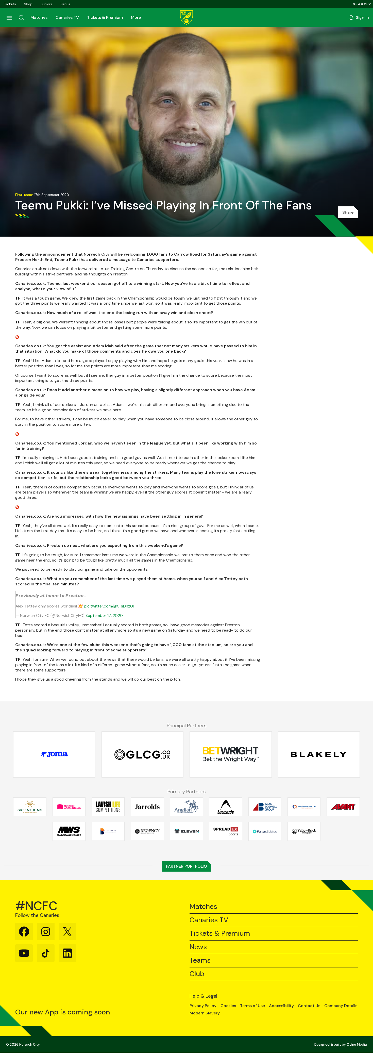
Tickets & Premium (105, 17)
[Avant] (343, 807)
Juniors (46, 4)
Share (347, 212)
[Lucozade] (225, 807)
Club (197, 973)
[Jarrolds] (147, 807)
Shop (28, 4)
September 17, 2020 (104, 615)
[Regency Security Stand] (147, 831)
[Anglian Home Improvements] (186, 807)
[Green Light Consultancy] (142, 754)
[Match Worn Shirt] (69, 831)
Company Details (340, 1005)
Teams (200, 960)
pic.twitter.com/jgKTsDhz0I (109, 606)
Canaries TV (67, 17)
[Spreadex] (225, 831)
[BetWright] (230, 754)
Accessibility (281, 1005)
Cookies (228, 1005)
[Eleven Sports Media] (186, 831)
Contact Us (309, 1005)
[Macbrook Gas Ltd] (304, 807)
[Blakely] (362, 4)
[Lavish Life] (108, 807)
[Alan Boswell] (265, 807)
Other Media (357, 1044)
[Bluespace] (108, 831)
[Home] (186, 17)
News (198, 947)
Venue (65, 4)
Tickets (10, 4)
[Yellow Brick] (304, 831)
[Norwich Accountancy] (69, 807)
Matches (38, 17)
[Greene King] (30, 807)
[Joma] (54, 754)
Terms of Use (252, 1005)
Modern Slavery (205, 1013)
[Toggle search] (21, 17)
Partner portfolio (186, 866)
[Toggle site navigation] (9, 17)
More (136, 17)
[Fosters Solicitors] (265, 831)
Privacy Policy (203, 1005)
